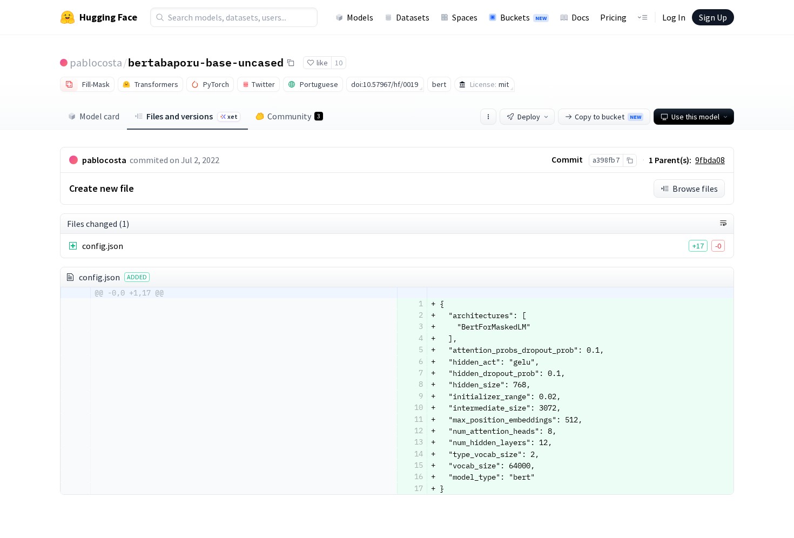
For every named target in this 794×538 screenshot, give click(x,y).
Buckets (523, 17)
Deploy (528, 117)
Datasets (412, 17)
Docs (580, 17)
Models (360, 17)
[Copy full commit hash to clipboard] (629, 160)
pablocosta (96, 62)
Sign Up (713, 17)
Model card (99, 116)
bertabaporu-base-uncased (206, 62)
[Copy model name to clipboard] (290, 62)
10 (338, 63)
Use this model (695, 117)
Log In (673, 17)
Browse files (695, 188)
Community (293, 116)
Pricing (613, 17)
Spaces (464, 17)
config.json (102, 245)
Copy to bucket (608, 117)
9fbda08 (710, 159)
